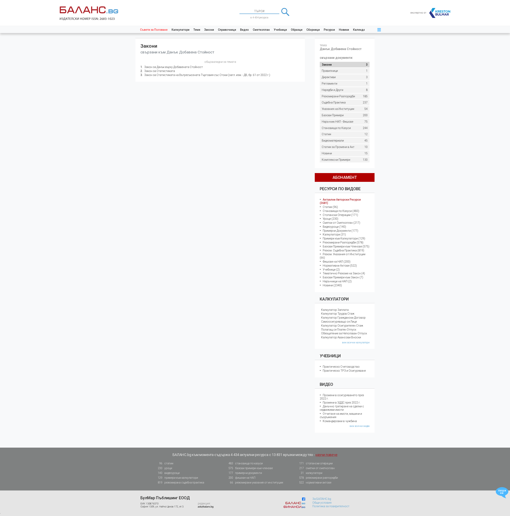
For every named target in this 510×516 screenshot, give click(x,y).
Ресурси (329, 29)
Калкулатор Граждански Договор (343, 317)
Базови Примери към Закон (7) (343, 277)
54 (345, 108)
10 (345, 147)
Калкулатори (180, 29)
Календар (360, 29)
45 (345, 140)
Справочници (227, 29)
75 (345, 121)
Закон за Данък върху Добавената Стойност (173, 67)
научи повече (326, 455)
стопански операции (316, 463)
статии (166, 463)
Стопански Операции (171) (340, 215)
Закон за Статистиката (159, 71)
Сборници (313, 29)
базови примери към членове (251, 468)
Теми (196, 29)
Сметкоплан (261, 29)
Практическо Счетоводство (341, 366)
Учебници (280, 29)
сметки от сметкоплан (317, 468)
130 (345, 159)
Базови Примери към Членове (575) (346, 246)
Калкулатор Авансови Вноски (341, 337)
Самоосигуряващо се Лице (339, 321)
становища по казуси (246, 463)
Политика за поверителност (330, 506)
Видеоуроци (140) (334, 226)
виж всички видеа (360, 426)
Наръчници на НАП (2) (337, 281)
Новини (344, 29)
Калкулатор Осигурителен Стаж (342, 325)
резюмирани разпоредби (318, 477)
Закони (209, 29)
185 (345, 96)
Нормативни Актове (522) (340, 265)
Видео (244, 29)
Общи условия (322, 502)
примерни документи (245, 473)
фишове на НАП (242, 477)
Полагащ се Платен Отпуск (338, 329)
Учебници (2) (331, 269)
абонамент (344, 177)
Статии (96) (330, 207)
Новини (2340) (332, 285)
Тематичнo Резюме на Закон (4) (344, 273)
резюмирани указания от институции (256, 482)
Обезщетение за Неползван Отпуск (344, 333)
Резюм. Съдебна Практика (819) (343, 250)
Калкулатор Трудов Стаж (337, 313)
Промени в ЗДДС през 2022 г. (341, 402)
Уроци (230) (330, 218)
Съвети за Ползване (154, 29)
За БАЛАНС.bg (321, 498)
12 (345, 134)
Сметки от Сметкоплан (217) (341, 222)
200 (345, 115)
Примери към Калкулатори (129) (344, 238)
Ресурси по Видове (340, 188)
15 (345, 153)
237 (345, 102)
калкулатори (311, 473)
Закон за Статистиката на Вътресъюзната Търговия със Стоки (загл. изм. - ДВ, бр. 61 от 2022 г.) (207, 75)
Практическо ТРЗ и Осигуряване (344, 370)
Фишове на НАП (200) (336, 261)
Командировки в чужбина (340, 421)
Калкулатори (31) (334, 234)
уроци (165, 468)
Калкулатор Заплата (335, 309)
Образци (296, 29)
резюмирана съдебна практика (181, 482)
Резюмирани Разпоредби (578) (343, 242)
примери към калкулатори (178, 477)
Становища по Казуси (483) (341, 211)
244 (345, 128)
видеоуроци (169, 473)
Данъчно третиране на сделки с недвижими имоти (342, 408)
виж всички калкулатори (356, 342)
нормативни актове (315, 482)
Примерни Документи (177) (340, 230)
